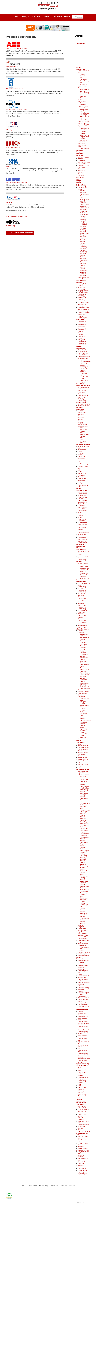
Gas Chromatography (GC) (83, 1038)
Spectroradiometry (82, 1064)
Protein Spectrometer (84, 833)
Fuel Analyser (84, 798)
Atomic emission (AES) (83, 87)
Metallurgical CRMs (83, 165)
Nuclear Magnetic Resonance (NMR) (83, 425)
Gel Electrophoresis (84, 1023)
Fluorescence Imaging (82, 330)
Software (80, 189)
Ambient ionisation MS (83, 447)
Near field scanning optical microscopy (83, 308)
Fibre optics (81, 690)
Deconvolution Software (84, 208)
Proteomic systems (84, 952)
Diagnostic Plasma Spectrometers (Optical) (83, 552)
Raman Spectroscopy (81, 741)
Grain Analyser (84, 805)
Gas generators (82, 930)
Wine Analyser (84, 913)
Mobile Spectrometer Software (82, 514)
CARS (79, 744)
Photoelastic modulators (84, 575)
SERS (79, 763)
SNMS (80, 1086)
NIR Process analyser (84, 369)
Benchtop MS (82, 450)
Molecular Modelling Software (83, 229)
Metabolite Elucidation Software (83, 224)
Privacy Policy (43, 1186)
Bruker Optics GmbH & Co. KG (16, 109)
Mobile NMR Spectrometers (82, 509)
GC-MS (80, 455)
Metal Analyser (84, 788)
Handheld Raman (83, 752)
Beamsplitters (84, 698)
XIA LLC (9, 166)
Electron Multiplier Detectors (83, 651)
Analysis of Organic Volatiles (83, 872)
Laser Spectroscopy (83, 385)
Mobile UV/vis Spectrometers (82, 542)
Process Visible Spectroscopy (82, 623)
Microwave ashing (83, 987)
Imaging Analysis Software (83, 284)
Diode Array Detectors (83, 646)
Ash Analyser (84, 876)
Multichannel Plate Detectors (85, 672)
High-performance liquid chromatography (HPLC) (83, 1044)
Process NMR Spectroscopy (82, 608)
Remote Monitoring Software (83, 251)
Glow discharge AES (84, 93)
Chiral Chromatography (83, 1020)
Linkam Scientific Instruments (16, 182)
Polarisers (83, 730)
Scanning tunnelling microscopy (83, 313)
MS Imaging (81, 456)
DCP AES (83, 91)
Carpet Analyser (85, 866)
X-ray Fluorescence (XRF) (83, 1152)
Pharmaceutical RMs (82, 168)
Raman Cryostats (83, 746)
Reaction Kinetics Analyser (83, 815)
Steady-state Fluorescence (82, 340)
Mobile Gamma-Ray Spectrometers (83, 503)
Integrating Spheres (83, 714)
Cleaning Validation (83, 863)
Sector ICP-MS (84, 135)
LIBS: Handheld (84, 148)
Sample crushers (83, 999)
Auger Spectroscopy (82, 1068)
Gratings (82, 708)
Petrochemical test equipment (83, 941)
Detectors (81, 632)
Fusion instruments (83, 976)
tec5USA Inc (10, 202)
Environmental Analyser (84, 887)
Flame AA (83, 74)
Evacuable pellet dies (83, 971)
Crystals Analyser (82, 902)
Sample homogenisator (82, 1002)
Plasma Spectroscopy (81, 548)
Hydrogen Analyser (83, 795)
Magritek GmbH (12, 67)
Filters (82, 707)
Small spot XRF (82, 1169)
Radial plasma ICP (84, 117)
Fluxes (80, 974)
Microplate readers (83, 935)
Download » (81, 43)
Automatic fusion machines (83, 966)
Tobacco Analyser (83, 922)
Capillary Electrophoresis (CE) (82, 1013)
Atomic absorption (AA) (83, 71)
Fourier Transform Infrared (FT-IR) (83, 354)
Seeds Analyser (84, 823)
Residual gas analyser (81, 481)
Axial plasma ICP (84, 110)
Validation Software (83, 274)
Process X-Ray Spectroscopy (82, 626)
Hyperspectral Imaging (82, 298)
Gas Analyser (84, 800)
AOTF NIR (83, 372)
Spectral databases (83, 277)
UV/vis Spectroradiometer (83, 1124)
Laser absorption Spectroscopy (83, 396)
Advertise (67, 16)
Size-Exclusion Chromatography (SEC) (83, 1026)
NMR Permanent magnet (83, 429)
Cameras (80, 631)
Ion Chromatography (83, 1049)
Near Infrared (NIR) (83, 358)
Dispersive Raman (83, 747)
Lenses (82, 717)
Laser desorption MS (83, 460)
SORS (79, 766)
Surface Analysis (82, 1065)
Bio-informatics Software (85, 195)
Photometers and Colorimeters (83, 944)
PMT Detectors (85, 675)
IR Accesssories (82, 351)
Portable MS (81, 475)
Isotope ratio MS (83, 465)
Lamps (78, 181)
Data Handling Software (84, 205)
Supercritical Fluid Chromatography (83, 1017)
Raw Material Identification (84, 829)
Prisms (82, 732)
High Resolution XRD (82, 1140)
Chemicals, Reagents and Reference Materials (81, 152)
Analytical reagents (83, 157)
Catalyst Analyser (82, 853)
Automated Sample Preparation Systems (84, 962)
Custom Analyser (82, 895)
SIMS (79, 1084)
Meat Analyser (84, 786)
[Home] (48, 6)
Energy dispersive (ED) (83, 1159)
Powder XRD (82, 1147)
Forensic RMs (82, 164)
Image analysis (82, 301)
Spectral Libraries (82, 266)
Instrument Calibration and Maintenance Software (84, 213)
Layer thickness (82, 1072)
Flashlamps (80, 177)
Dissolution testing (83, 771)
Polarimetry (80, 561)
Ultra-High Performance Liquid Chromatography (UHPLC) (84, 1059)
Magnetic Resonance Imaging (81, 420)
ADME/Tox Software (83, 191)
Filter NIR (83, 382)
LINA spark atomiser (81, 1074)
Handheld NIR (84, 377)
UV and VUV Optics (83, 734)
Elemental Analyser (83, 883)
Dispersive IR (82, 350)
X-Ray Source (80, 184)
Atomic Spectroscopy (81, 68)
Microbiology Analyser (84, 790)
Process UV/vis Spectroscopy (82, 619)
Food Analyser (84, 850)
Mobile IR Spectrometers (82, 499)
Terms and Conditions (67, 1186)
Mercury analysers (83, 103)
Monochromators (85, 720)
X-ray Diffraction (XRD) (82, 1134)
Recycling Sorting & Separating (83, 820)
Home (16, 16)
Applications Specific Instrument (83, 773)
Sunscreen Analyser (83, 910)
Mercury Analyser (82, 907)
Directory (36, 16)
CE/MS (80, 451)
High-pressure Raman (82, 755)
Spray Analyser (84, 905)
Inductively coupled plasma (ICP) (83, 107)
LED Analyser (84, 793)
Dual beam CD (84, 568)
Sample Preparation (80, 958)
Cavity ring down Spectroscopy (83, 399)
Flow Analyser (84, 891)
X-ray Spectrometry (83, 1150)
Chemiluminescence (84, 404)
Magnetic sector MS (83, 467)
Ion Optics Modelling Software (83, 219)
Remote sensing (83, 311)
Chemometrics (82, 187)
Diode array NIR (83, 374)
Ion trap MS (81, 458)
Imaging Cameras (83, 291)
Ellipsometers (82, 928)
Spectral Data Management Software (84, 261)
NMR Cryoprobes (83, 440)
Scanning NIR (84, 367)
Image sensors (82, 693)
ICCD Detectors (85, 664)
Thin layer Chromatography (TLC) (83, 1053)
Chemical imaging (83, 292)
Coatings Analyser (83, 878)
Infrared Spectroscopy (81, 347)
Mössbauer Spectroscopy (81, 545)
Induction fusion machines (83, 980)
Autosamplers (82, 969)
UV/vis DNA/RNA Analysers (83, 1112)
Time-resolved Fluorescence (82, 344)
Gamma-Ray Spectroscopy (81, 279)
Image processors (83, 302)
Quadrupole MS (82, 478)
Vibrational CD (84, 578)
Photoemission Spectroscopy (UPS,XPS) (82, 1080)
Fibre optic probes (83, 691)
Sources (80, 739)
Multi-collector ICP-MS (84, 129)
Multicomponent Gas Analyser (85, 811)
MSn (79, 470)
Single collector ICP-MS (84, 137)
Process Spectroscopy (81, 580)
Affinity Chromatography (83, 1034)
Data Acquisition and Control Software (84, 200)
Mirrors (82, 719)
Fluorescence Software (82, 337)
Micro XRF (81, 1163)
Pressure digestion (83, 998)
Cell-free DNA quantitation (84, 780)
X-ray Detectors (85, 688)
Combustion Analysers (84, 899)
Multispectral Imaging (82, 305)
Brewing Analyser (82, 868)
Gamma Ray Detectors (84, 658)
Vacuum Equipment (84, 955)
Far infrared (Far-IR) (84, 357)
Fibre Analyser (84, 889)
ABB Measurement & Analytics (17, 48)
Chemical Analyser (83, 860)
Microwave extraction (81, 990)
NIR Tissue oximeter (83, 364)
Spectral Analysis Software (83, 256)
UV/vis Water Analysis (82, 1127)
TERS (79, 768)
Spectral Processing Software (83, 270)
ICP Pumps (83, 115)
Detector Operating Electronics (83, 642)
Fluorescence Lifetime (82, 334)
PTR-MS (80, 477)
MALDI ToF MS (82, 473)
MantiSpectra (11, 130)
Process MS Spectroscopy (82, 601)
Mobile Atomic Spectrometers (82, 493)
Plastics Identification (84, 841)
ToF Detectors (84, 686)
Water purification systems (83, 1007)
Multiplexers (83, 722)
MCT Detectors (85, 669)
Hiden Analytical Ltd (13, 148)
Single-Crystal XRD (83, 1148)
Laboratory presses (84, 986)
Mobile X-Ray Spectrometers (82, 535)
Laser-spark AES (83, 97)
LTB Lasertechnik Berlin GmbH (17, 217)
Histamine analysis (83, 783)
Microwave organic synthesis (83, 993)
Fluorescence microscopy (82, 295)
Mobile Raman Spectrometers (82, 523)
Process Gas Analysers (81, 594)
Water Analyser (84, 915)
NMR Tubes (83, 438)
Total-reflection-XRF (83, 1096)
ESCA (79, 1070)
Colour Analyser (85, 881)
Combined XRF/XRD (81, 1156)
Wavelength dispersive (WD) (82, 1173)
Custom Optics (84, 705)
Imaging (79, 282)
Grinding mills (82, 977)
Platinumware (82, 996)
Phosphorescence (83, 406)
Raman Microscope (84, 761)
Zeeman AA (83, 84)
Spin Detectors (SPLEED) (84, 684)
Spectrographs (82, 954)
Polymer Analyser (82, 844)
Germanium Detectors (83, 662)
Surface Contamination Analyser (84, 918)
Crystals (82, 703)
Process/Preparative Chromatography (84, 1030)
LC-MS (80, 463)
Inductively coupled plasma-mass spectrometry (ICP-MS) (83, 124)
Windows (83, 737)
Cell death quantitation (83, 777)
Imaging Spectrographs (82, 317)
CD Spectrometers (84, 565)
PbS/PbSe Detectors (83, 677)
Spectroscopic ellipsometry (82, 1088)
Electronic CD (84, 570)
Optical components (82, 696)
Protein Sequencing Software (83, 246)
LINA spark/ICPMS (83, 1077)
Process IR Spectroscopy (82, 597)
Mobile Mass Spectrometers (82, 496)
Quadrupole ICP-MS (83, 132)
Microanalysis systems (82, 1166)
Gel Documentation (85, 802)
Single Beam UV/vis (84, 1121)
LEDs (78, 179)
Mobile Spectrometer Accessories (82, 519)
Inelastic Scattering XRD (83, 1144)
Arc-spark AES (84, 89)
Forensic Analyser (82, 848)
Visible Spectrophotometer (84, 1130)
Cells (81, 700)
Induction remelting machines (84, 983)
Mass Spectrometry (83, 444)
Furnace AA (83, 79)
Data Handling (81, 186)
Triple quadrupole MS (83, 486)
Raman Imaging (82, 757)
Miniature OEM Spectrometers (82, 937)
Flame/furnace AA (84, 76)
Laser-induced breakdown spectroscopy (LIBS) (82, 144)
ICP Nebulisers (84, 113)
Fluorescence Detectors (84, 655)
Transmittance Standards (82, 174)
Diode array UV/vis (83, 1109)
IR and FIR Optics (83, 711)
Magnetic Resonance (80, 408)
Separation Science (82, 1009)
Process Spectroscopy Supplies (82, 615)
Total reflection (82, 1170)
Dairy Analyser (84, 893)
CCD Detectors (84, 634)
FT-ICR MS (81, 453)
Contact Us (54, 1186)
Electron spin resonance (82, 416)
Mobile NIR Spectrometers (82, 506)
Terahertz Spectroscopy (81, 1100)
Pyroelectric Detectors (83, 680)
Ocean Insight (11, 226)
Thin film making (83, 1004)
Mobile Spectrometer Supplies (82, 527)
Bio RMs (80, 159)
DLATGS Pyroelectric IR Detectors (84, 637)
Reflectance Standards (81, 171)
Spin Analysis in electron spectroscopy (82, 1092)
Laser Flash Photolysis (81, 393)
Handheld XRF (82, 1162)
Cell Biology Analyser (83, 856)
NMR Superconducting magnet (85, 434)
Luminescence (81, 402)
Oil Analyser (83, 835)
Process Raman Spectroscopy (82, 611)
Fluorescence (80, 319)
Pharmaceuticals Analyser (85, 838)
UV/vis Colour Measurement (82, 1107)
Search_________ (77, 17)
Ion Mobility (80, 384)
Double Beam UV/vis (82, 1115)
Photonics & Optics (82, 629)
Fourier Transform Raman (83, 750)
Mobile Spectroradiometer (83, 531)
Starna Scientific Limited (14, 89)
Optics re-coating (83, 724)
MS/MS (80, 472)
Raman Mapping (83, 759)
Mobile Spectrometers (81, 489)
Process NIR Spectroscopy (82, 604)
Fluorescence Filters (82, 322)
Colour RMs (81, 160)
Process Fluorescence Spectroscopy (82, 590)
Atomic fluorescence (82, 100)
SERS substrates (83, 764)
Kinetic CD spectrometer (84, 572)
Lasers (78, 182)
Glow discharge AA (84, 81)
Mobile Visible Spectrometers (82, 538)
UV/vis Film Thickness (81, 1118)
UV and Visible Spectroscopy (81, 1103)
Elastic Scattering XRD (83, 1137)
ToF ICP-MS (83, 140)
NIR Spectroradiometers (86, 361)
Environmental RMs (84, 162)
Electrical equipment (81, 926)
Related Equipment (82, 769)
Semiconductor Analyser (84, 826)
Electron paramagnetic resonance (82, 412)
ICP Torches (84, 120)
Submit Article (32, 1186)
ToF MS (80, 483)
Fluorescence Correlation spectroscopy (82, 326)
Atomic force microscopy (82, 288)
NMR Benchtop (85, 443)
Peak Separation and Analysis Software (84, 240)
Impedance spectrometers (82, 932)
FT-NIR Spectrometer (84, 379)
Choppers (83, 702)
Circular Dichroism (83, 563)
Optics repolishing (83, 728)
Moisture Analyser (83, 807)
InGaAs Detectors (83, 667)
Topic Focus (57, 16)
